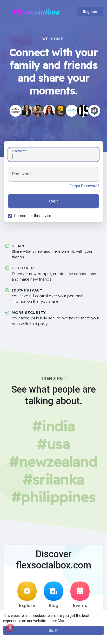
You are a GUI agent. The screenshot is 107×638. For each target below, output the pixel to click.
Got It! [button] (53, 630)
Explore (27, 605)
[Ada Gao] (49, 111)
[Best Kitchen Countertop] (60, 111)
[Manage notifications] (10, 628)
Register (90, 12)
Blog (53, 605)
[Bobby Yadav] (38, 111)
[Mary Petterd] (27, 111)
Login (53, 201)
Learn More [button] (57, 621)
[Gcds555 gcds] (83, 111)
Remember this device (32, 216)
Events (80, 605)
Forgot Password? (84, 186)
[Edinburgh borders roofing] (16, 111)
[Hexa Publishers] (94, 111)
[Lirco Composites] (72, 111)
